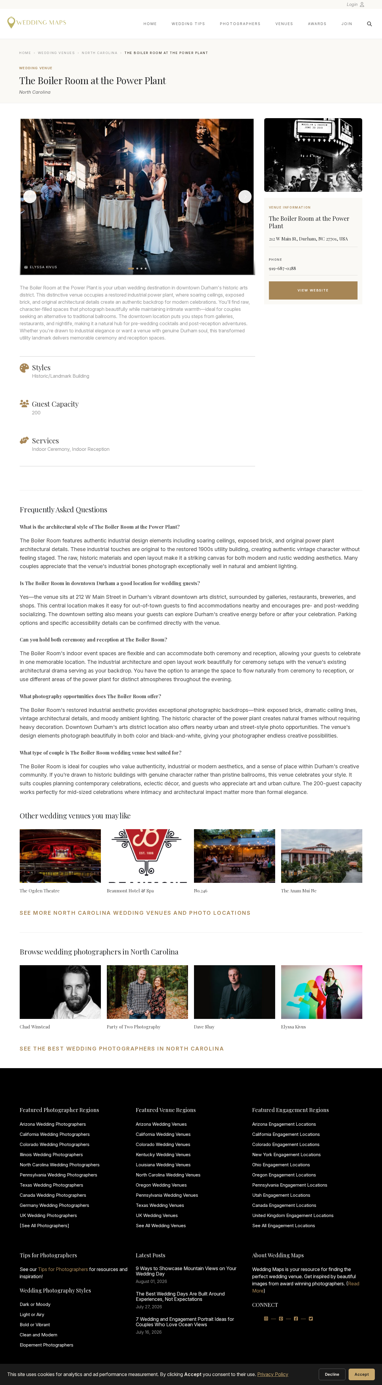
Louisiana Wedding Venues (163, 1164)
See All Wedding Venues (161, 1225)
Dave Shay (204, 1027)
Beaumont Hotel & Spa (130, 891)
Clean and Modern (38, 1335)
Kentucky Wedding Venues (163, 1154)
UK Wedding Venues (157, 1215)
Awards (317, 23)
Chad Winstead (35, 1027)
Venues (284, 23)
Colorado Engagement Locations (286, 1144)
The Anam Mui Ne (299, 891)
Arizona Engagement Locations (284, 1124)
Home (150, 23)
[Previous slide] (29, 196)
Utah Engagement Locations (281, 1195)
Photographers (240, 23)
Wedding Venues (56, 53)
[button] (131, 268)
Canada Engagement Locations (284, 1205)
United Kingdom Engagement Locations (293, 1215)
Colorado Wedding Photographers (55, 1144)
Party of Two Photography (134, 1027)
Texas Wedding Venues (160, 1205)
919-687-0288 (282, 268)
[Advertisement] (313, 356)
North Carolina (100, 53)
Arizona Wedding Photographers (53, 1124)
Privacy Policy (272, 1374)
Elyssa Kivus (293, 1027)
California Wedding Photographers (55, 1134)
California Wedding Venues (163, 1134)
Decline (332, 1374)
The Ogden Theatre (40, 891)
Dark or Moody (35, 1304)
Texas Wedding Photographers (51, 1185)
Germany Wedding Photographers (54, 1205)
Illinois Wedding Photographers (51, 1154)
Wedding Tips (188, 23)
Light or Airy (32, 1314)
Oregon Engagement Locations (284, 1175)
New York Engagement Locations (286, 1154)
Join (346, 23)
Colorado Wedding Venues (163, 1144)
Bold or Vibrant (35, 1324)
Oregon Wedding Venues (161, 1185)
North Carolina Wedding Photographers (60, 1164)
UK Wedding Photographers (48, 1215)
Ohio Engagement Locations (281, 1164)
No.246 (200, 891)
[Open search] (369, 23)
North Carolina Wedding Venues (168, 1175)
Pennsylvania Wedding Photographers (58, 1175)
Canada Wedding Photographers (53, 1195)
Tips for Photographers (63, 1269)
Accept (362, 1374)
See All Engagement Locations (283, 1225)
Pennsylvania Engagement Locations (289, 1185)
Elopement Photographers (46, 1345)
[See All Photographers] (44, 1225)
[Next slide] (245, 196)
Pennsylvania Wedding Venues (167, 1195)
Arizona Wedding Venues (161, 1124)
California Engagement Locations (286, 1134)
